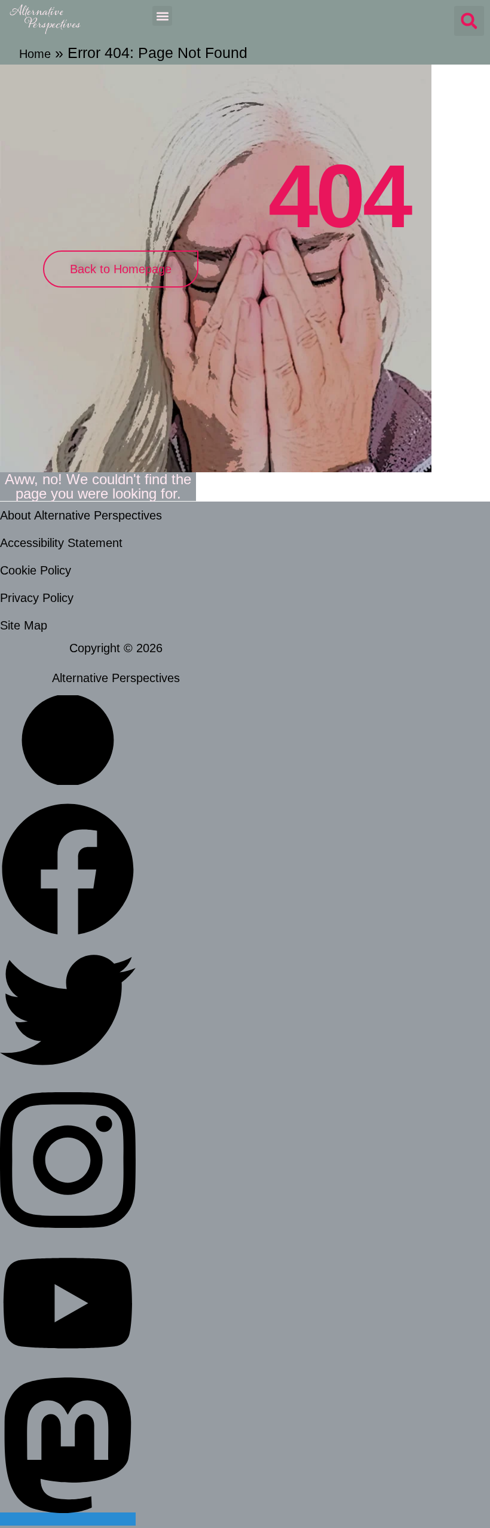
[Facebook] (68, 933)
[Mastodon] (68, 1519)
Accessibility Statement (61, 542)
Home (35, 53)
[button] (162, 16)
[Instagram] (68, 1233)
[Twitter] (68, 1073)
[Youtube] (68, 1358)
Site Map (23, 625)
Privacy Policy (37, 597)
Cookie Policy (35, 570)
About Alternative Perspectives (81, 515)
